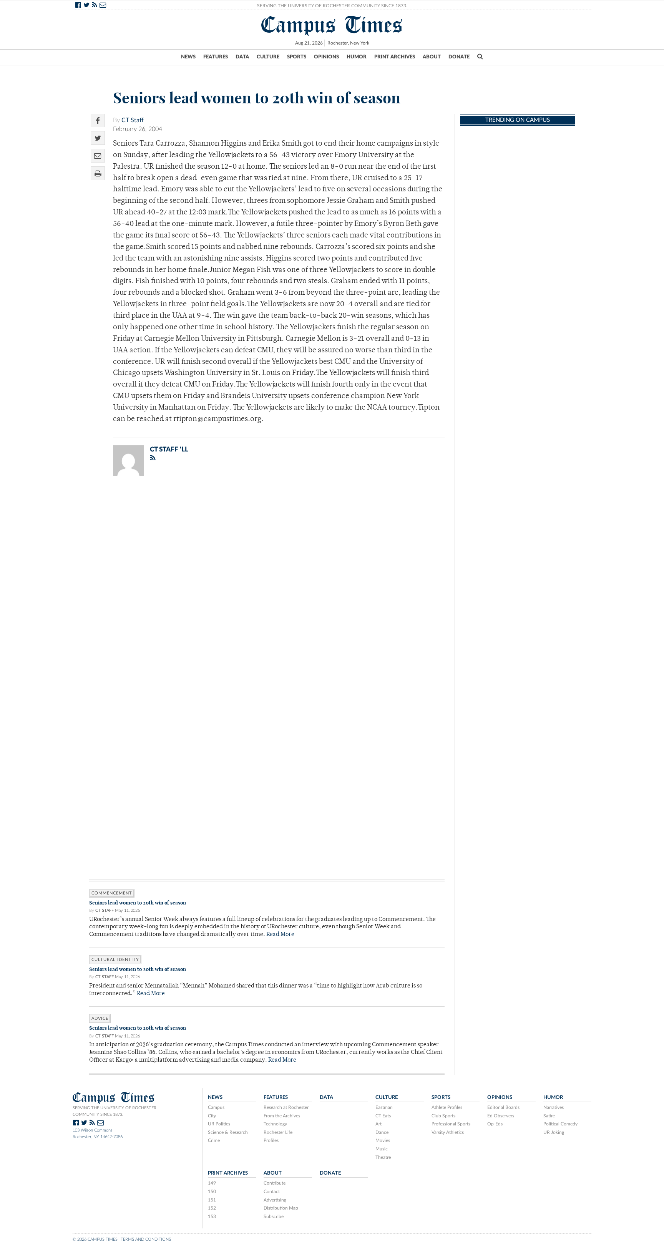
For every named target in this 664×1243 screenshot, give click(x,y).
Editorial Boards (503, 1107)
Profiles (271, 1140)
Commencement (111, 893)
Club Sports (443, 1116)
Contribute (275, 1183)
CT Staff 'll (169, 449)
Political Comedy (560, 1124)
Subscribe (274, 1216)
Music (381, 1149)
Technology (275, 1124)
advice (99, 1018)
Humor (357, 57)
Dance (381, 1132)
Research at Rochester (286, 1107)
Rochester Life (278, 1132)
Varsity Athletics (448, 1132)
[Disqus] (267, 582)
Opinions (326, 57)
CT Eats (383, 1116)
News (188, 57)
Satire (549, 1116)
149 (212, 1183)
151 (212, 1200)
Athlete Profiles (447, 1107)
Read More (280, 935)
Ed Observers (500, 1116)
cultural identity (115, 960)
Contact (272, 1191)
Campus (216, 1107)
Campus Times (332, 24)
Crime (214, 1140)
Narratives (553, 1107)
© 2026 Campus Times (95, 1239)
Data (242, 57)
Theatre (383, 1157)
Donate (459, 57)
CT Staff (132, 120)
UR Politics (219, 1124)
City (212, 1116)
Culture (268, 57)
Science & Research (228, 1132)
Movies (382, 1140)
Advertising (275, 1200)
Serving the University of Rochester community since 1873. (114, 1111)
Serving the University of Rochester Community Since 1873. (332, 5)
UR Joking (553, 1132)
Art (378, 1124)
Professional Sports (451, 1124)
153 (212, 1216)
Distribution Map (281, 1208)
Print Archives (394, 57)
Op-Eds (495, 1124)
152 (212, 1208)
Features (215, 57)
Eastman (384, 1107)
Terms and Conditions (146, 1239)
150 (212, 1191)
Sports (296, 57)
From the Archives (282, 1116)
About (432, 57)
